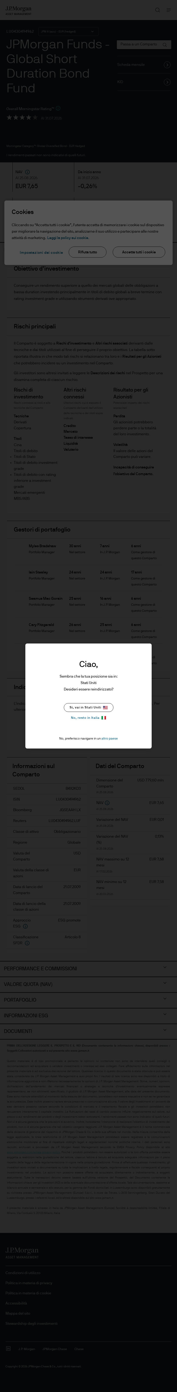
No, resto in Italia (85, 717)
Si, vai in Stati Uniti (85, 707)
